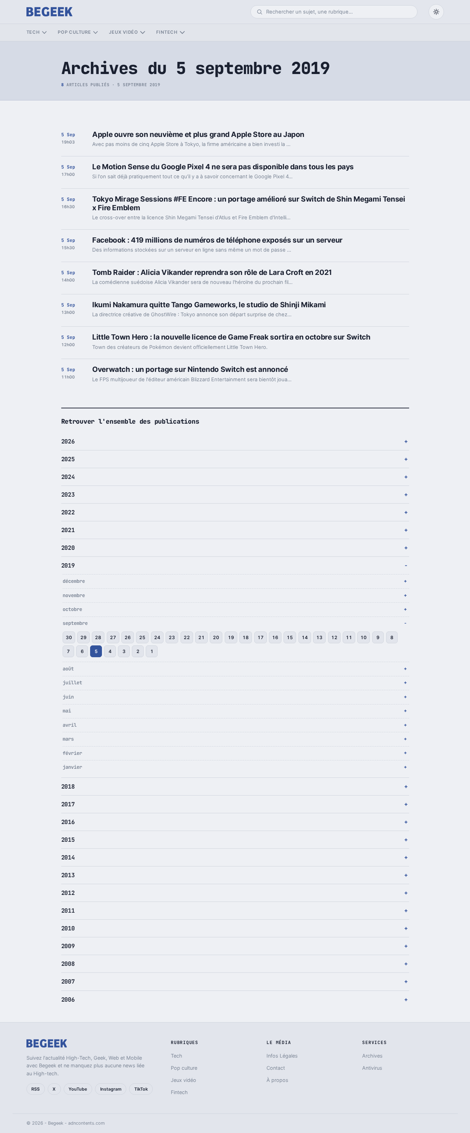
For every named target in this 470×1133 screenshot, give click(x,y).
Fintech (167, 32)
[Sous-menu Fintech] (182, 32)
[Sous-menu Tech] (44, 32)
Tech (33, 32)
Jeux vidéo (123, 32)
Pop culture (74, 32)
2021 (68, 530)
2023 (68, 494)
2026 (68, 441)
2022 (68, 512)
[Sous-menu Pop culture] (95, 32)
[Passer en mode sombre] (436, 11)
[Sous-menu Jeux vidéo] (142, 32)
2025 (68, 459)
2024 (68, 477)
